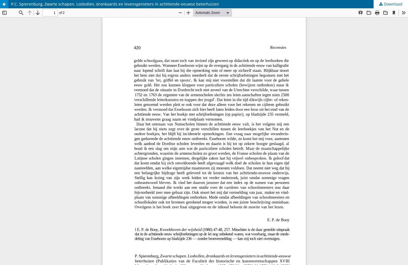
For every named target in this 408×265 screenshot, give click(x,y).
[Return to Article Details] (4, 4)
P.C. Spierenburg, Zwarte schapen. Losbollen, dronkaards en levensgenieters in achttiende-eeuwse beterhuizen (115, 4)
